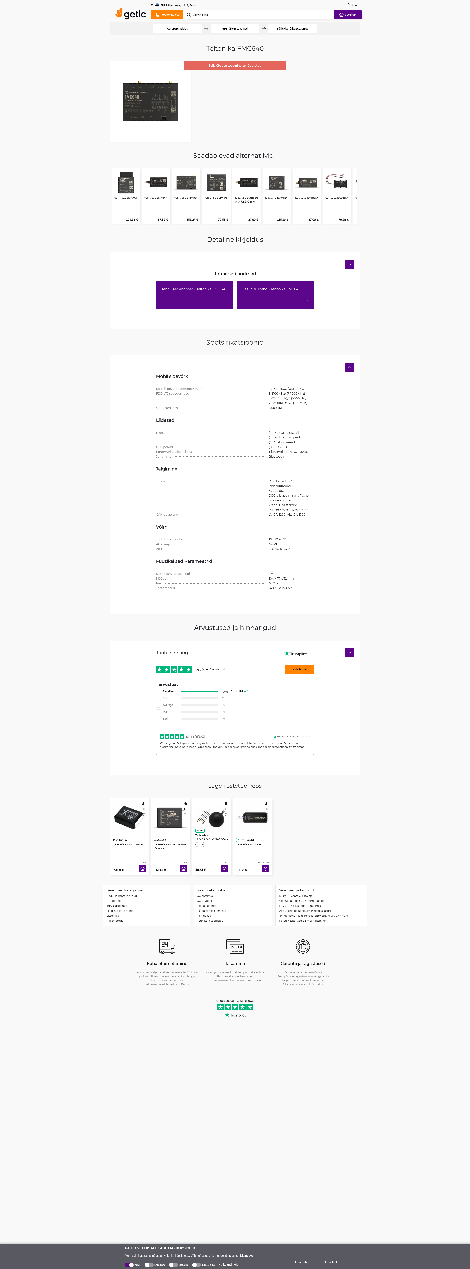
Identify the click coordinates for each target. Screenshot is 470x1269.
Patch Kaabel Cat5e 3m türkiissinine (302, 915)
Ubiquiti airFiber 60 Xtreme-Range (301, 895)
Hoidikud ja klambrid (120, 905)
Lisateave (247, 1255)
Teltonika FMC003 (125, 198)
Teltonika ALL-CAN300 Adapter (169, 836)
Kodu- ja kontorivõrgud (122, 890)
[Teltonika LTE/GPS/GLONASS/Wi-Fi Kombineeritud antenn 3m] (211, 814)
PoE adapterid (206, 900)
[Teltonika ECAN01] (252, 814)
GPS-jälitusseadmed (235, 28)
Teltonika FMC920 (155, 198)
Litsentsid (113, 910)
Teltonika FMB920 (306, 198)
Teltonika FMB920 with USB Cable (246, 200)
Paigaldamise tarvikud (211, 905)
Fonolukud (204, 910)
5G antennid (205, 890)
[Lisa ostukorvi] (143, 864)
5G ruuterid (204, 895)
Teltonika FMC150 (276, 198)
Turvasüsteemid (117, 900)
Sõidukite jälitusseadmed (292, 28)
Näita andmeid (228, 1264)
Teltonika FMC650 (185, 198)
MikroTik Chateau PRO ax (295, 890)
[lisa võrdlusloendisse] (144, 803)
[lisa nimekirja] (144, 814)
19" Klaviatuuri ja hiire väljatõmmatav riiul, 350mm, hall (314, 910)
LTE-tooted (114, 895)
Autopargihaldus (177, 28)
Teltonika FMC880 (336, 198)
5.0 (199, 829)
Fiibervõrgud (115, 915)
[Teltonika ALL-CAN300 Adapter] (170, 814)
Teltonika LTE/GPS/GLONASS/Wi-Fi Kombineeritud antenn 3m (211, 839)
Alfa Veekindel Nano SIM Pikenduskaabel (305, 905)
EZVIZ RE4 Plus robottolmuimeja (300, 900)
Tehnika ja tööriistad (210, 915)
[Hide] (349, 264)
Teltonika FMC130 (216, 198)
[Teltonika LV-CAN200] (129, 814)
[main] (132, 14)
